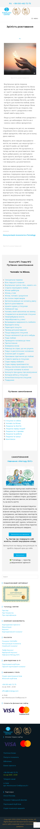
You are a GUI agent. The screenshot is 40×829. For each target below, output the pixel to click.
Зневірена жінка (12, 346)
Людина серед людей (15, 429)
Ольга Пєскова (9, 796)
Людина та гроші (13, 437)
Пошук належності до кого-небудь (20, 335)
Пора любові (10, 338)
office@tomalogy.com (10, 691)
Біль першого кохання (14, 283)
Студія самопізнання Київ (12, 676)
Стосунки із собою (13, 421)
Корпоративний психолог (12, 632)
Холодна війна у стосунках (16, 375)
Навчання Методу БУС (11, 655)
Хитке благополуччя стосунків (18, 378)
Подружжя (9, 380)
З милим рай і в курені (14, 354)
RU (10, 3)
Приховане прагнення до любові (19, 356)
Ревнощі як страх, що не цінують (19, 349)
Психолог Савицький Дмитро (15, 800)
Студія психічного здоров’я (14, 808)
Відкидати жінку (12, 325)
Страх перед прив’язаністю (17, 364)
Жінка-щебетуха (12, 290)
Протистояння (11, 343)
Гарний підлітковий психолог (13, 667)
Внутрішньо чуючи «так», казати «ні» (20, 285)
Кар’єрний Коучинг (9, 652)
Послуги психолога (11, 757)
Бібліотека (7, 761)
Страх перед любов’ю (14, 362)
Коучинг (5, 629)
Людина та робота (14, 434)
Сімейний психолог (10, 646)
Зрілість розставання (14, 304)
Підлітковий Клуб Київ (12, 804)
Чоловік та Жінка (13, 423)
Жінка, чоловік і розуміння (16, 296)
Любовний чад (11, 309)
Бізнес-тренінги (9, 765)
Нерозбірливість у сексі (15, 319)
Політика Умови (9, 753)
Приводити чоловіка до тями (17, 341)
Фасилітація (6, 627)
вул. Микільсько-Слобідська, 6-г (15, 785)
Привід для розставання (15, 330)
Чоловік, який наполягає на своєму (20, 312)
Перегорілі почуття (13, 327)
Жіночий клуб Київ (9, 678)
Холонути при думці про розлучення (21, 372)
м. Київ (6, 783)
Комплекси (10, 439)
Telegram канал (9, 779)
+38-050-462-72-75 (22, 3)
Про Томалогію (8, 613)
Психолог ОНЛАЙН (9, 641)
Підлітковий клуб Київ (11, 664)
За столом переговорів (15, 298)
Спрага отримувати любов (16, 288)
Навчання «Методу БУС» (20, 461)
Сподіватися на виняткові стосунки (20, 314)
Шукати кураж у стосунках (16, 306)
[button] (20, 534)
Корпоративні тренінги (11, 625)
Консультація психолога (11, 644)
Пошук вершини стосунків (16, 333)
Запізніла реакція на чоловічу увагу (20, 301)
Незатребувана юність (14, 317)
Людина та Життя (13, 426)
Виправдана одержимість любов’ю (20, 322)
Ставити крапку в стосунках (17, 359)
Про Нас (5, 610)
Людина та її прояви (15, 431)
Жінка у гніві (10, 293)
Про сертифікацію (9, 615)
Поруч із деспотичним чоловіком (19, 351)
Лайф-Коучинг (8, 650)
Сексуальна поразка (14, 280)
